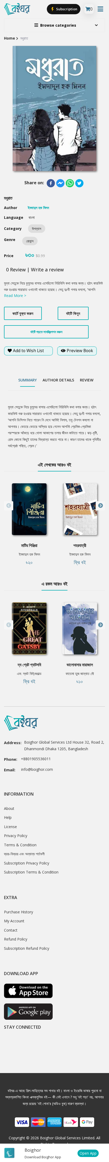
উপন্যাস (36, 228)
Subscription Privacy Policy (26, 863)
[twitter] (79, 183)
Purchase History (18, 911)
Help (8, 817)
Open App (88, 1153)
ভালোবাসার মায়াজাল (80, 665)
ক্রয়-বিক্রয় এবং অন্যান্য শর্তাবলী (24, 853)
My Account (14, 920)
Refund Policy (15, 939)
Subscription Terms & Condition (31, 872)
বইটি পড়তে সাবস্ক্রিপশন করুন (46, 331)
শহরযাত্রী (79, 545)
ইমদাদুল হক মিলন (29, 554)
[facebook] (51, 183)
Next (100, 505)
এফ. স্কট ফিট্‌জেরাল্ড (29, 673)
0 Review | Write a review (35, 269)
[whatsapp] (70, 183)
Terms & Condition (20, 844)
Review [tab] (86, 379)
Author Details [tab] (58, 379)
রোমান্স (30, 241)
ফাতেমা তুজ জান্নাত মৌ (80, 673)
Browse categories (58, 25)
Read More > (15, 295)
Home (9, 38)
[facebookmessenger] (60, 183)
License (10, 826)
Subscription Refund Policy (26, 948)
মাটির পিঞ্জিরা (29, 545)
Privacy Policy (15, 835)
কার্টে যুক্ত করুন (22, 313)
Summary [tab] (27, 379)
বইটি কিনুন (73, 313)
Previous (8, 505)
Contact (10, 930)
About (9, 808)
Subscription (66, 9)
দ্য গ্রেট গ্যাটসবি (29, 665)
